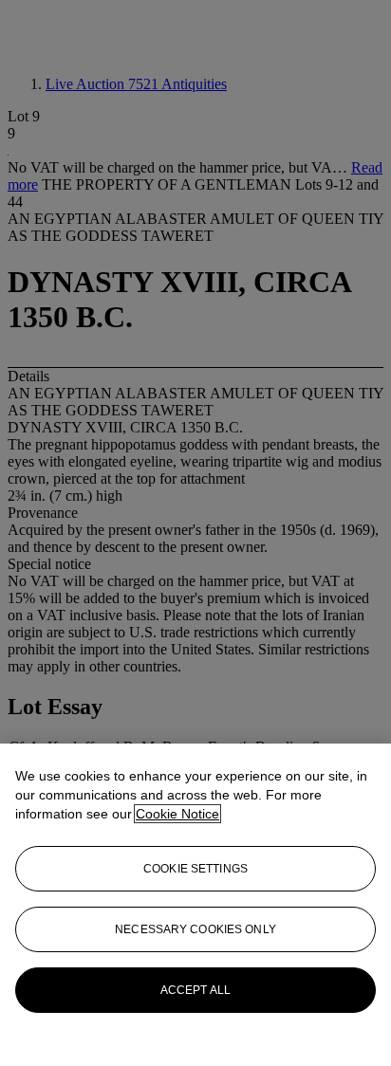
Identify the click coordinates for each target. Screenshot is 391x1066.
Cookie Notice (177, 813)
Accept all (195, 990)
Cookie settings (195, 868)
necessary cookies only (195, 929)
